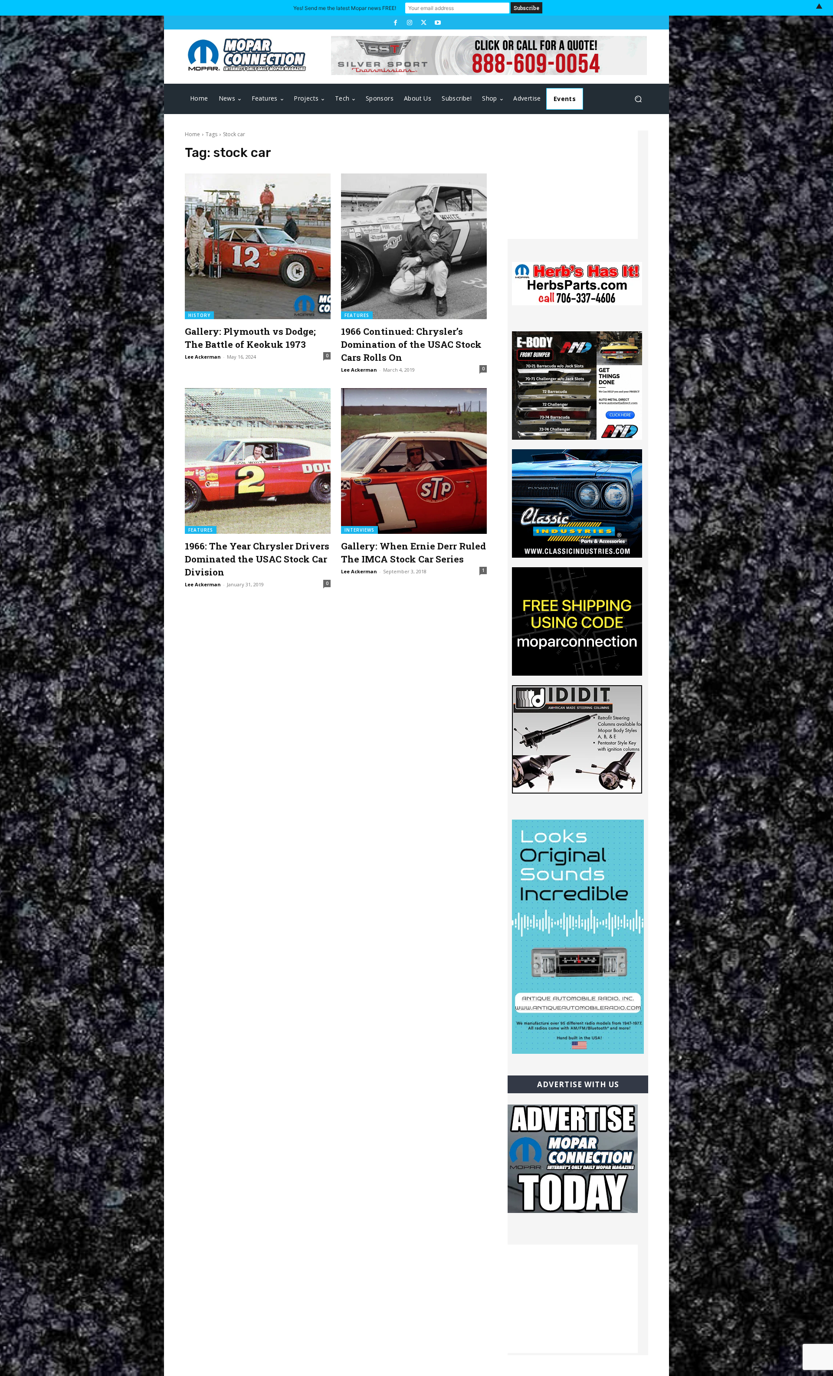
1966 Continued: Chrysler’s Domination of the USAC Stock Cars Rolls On (411, 344)
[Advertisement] (573, 185)
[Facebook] (395, 22)
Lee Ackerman (203, 356)
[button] (638, 99)
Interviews (359, 530)
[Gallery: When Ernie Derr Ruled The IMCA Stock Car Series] (414, 461)
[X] (423, 22)
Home (192, 134)
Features (356, 315)
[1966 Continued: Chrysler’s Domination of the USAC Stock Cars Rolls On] (414, 246)
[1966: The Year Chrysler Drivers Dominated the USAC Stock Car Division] (258, 461)
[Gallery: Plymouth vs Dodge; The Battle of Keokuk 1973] (258, 246)
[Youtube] (437, 22)
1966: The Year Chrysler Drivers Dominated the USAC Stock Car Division (257, 559)
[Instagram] (409, 22)
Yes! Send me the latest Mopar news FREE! (344, 8)
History (199, 315)
